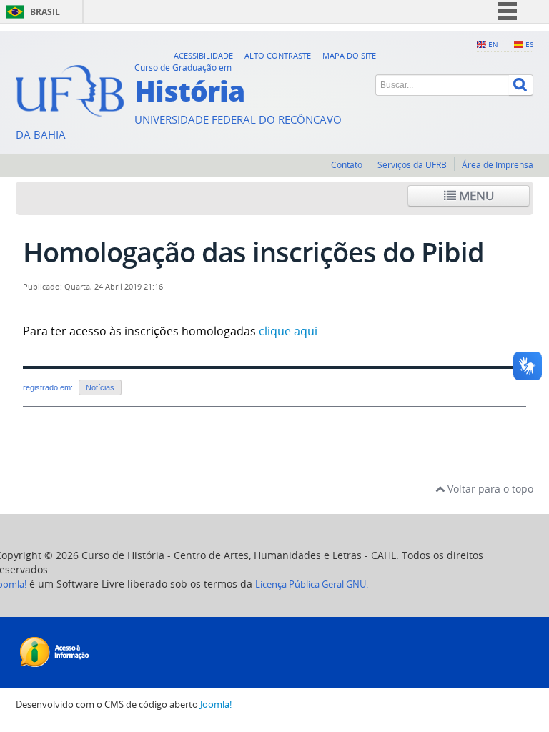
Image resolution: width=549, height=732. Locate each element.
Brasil (45, 12)
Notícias (100, 387)
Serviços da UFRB (412, 165)
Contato (346, 165)
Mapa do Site (349, 55)
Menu (475, 195)
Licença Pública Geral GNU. (311, 584)
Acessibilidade (203, 55)
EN (493, 44)
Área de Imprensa (497, 165)
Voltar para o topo (489, 488)
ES (529, 44)
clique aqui (286, 331)
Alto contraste (277, 55)
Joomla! (216, 704)
